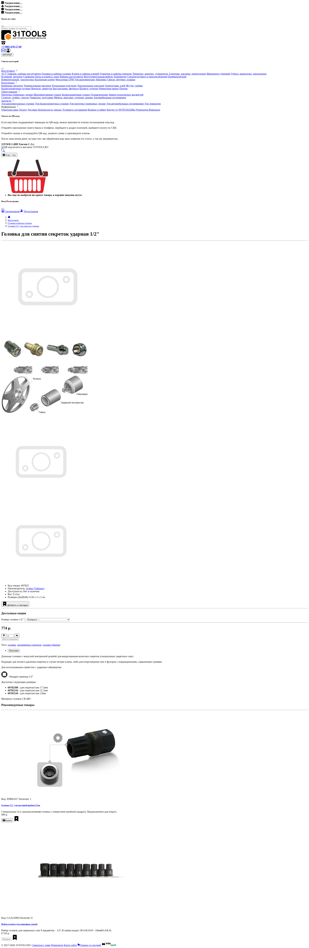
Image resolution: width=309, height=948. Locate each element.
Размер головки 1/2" (12, 619)
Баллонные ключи (45, 79)
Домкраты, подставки (41, 97)
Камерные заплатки (12, 85)
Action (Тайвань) (35, 588)
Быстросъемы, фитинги (66, 88)
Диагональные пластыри (90, 85)
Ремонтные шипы (109, 88)
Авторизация (12, 211)
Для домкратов (152, 103)
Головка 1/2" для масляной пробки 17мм (20, 805)
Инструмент (13, 220)
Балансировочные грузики (16, 88)
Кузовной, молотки (12, 76)
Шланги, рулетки (88, 88)
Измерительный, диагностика (17, 79)
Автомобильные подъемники (110, 97)
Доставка (32, 109)
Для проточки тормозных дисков (87, 103)
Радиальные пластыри (64, 85)
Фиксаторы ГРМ (64, 79)
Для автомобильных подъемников (125, 103)
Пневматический (177, 76)
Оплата (23, 109)
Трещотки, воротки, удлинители (150, 73)
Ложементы (119, 76)
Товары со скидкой (91, 945)
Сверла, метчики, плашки (121, 79)
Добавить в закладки (17, 605)
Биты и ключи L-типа (47, 76)
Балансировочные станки (76, 94)
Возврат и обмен (97, 109)
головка (12, 645)
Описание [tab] (14, 650)
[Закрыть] (2, 68)
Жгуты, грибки (134, 85)
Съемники (29, 76)
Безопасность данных (50, 109)
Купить (8, 820)
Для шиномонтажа (84, 79)
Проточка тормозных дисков (17, 94)
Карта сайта (70, 945)
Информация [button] (8, 107)
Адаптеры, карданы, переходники (187, 73)
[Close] (21, 3)
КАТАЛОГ (7, 55)
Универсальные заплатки (37, 85)
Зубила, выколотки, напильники (249, 73)
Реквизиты (57, 945)
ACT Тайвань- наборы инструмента (21, 73)
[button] (8, 51)
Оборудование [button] (9, 91)
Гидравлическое (99, 94)
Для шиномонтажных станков (17, 103)
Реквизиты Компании (148, 109)
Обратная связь (9, 109)
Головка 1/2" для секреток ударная (23, 226)
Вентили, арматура (41, 88)
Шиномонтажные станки (47, 94)
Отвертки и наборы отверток (116, 73)
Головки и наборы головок (56, 73)
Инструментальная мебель (98, 76)
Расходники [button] (8, 82)
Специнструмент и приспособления (147, 76)
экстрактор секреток (29, 645)
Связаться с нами (41, 945)
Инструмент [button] (8, 70)
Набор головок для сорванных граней (19, 924)
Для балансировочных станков (52, 103)
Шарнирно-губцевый (218, 73)
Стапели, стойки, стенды (15, 97)
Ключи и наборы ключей (85, 73)
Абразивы (100, 79)
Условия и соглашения (74, 109)
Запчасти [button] (6, 100)
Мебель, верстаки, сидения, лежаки (73, 97)
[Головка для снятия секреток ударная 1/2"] (40, 501)
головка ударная (51, 645)
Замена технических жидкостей (126, 94)
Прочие (123, 88)
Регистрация (30, 211)
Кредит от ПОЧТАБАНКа (121, 109)
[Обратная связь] (3, 51)
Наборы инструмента (71, 76)
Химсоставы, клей (115, 85)
